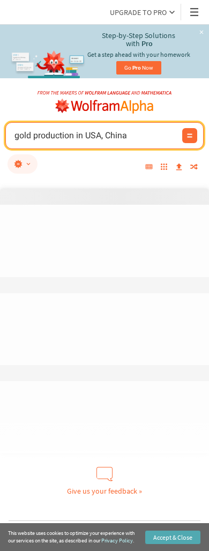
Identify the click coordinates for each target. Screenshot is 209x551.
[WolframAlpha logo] (104, 106)
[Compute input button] (189, 135)
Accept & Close (172, 537)
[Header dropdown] (195, 12)
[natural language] (23, 164)
